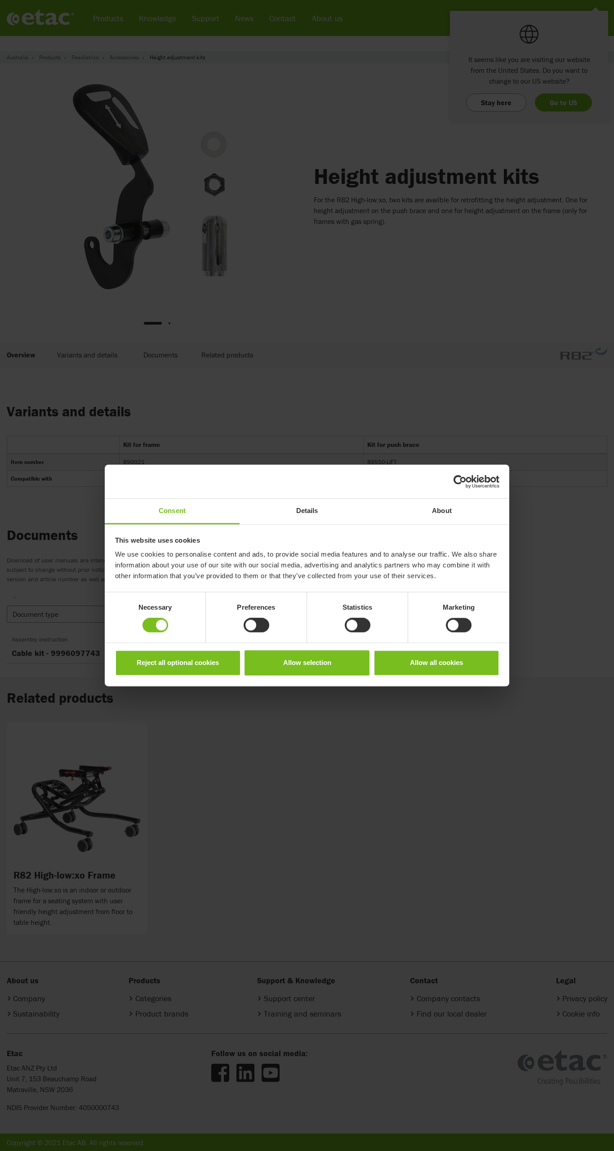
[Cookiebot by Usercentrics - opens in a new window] (460, 481)
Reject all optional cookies (178, 662)
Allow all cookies (436, 662)
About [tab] (442, 510)
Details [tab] (307, 510)
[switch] (256, 625)
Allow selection (307, 662)
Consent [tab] (172, 510)
